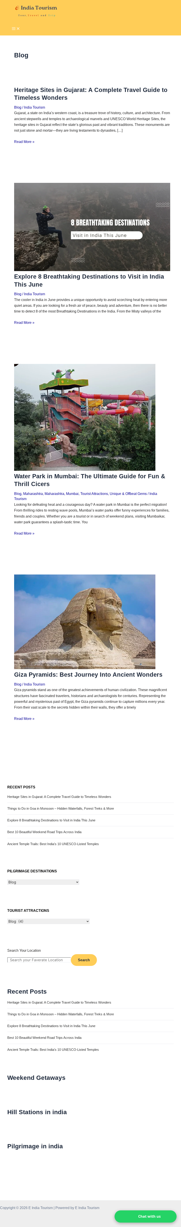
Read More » (24, 142)
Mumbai (72, 494)
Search (84, 960)
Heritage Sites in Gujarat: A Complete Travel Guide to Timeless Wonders (59, 797)
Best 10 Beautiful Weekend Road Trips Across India (44, 832)
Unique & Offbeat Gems (128, 494)
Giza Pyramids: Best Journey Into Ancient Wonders (88, 674)
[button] (146, 1216)
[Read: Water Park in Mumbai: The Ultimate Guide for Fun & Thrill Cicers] (84, 469)
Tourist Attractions (94, 494)
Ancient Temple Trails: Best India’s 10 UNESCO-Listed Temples (53, 844)
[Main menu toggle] (15, 28)
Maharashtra (33, 494)
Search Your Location (24, 950)
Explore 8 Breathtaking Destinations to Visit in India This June (51, 820)
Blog (17, 107)
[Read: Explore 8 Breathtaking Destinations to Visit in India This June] (92, 270)
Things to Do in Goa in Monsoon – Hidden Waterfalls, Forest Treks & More (60, 808)
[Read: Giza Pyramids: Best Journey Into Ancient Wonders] (84, 668)
